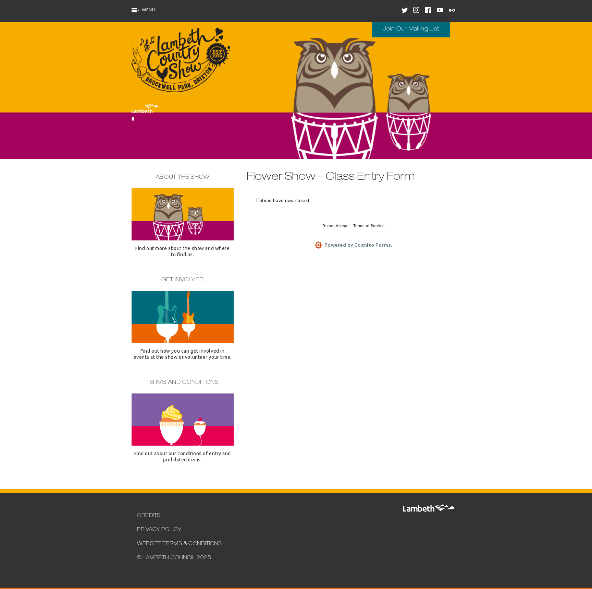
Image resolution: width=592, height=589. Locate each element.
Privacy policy (159, 529)
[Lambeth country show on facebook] (429, 11)
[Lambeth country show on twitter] (406, 11)
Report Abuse (334, 226)
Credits (149, 515)
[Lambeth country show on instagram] (417, 11)
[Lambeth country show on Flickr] (453, 11)
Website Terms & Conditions (179, 543)
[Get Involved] (183, 340)
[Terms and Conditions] (183, 443)
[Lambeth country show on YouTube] (441, 11)
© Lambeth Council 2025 (174, 558)
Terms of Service (369, 226)
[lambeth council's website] (428, 510)
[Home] (181, 61)
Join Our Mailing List (411, 29)
